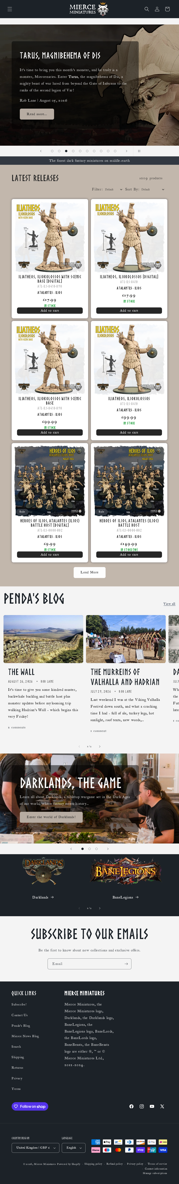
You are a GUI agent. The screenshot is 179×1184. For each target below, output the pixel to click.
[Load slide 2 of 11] (52, 151)
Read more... (37, 114)
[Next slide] (126, 151)
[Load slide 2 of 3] (89, 848)
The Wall (21, 672)
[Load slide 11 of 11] (115, 151)
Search (16, 1047)
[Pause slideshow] (138, 151)
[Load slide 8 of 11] (94, 151)
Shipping (18, 1057)
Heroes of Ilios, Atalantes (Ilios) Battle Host (129, 522)
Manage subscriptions (155, 1173)
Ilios (58, 292)
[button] (10, 9)
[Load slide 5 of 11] (73, 151)
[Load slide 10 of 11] (108, 151)
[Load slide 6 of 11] (80, 151)
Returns (17, 1068)
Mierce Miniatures (45, 1164)
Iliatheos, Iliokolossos (129, 398)
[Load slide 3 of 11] (59, 151)
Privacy (17, 1078)
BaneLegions (123, 897)
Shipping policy (93, 1164)
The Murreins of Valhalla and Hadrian (125, 677)
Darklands (40, 897)
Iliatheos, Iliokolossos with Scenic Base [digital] (50, 278)
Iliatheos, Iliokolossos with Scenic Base (50, 400)
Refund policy (115, 1164)
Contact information (156, 1168)
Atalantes (45, 292)
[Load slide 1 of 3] (82, 848)
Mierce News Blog (25, 1036)
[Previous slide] (41, 151)
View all (170, 604)
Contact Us (20, 1015)
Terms (16, 1089)
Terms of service (157, 1164)
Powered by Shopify (68, 1164)
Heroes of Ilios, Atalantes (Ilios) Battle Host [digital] (49, 522)
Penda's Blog (21, 1026)
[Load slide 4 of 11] (66, 151)
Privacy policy (135, 1164)
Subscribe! (19, 1004)
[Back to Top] (169, 1174)
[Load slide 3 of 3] (96, 848)
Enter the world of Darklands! (51, 817)
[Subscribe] (126, 963)
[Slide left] (79, 746)
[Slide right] (100, 746)
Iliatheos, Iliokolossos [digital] (129, 276)
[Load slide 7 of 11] (87, 151)
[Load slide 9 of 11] (101, 151)
